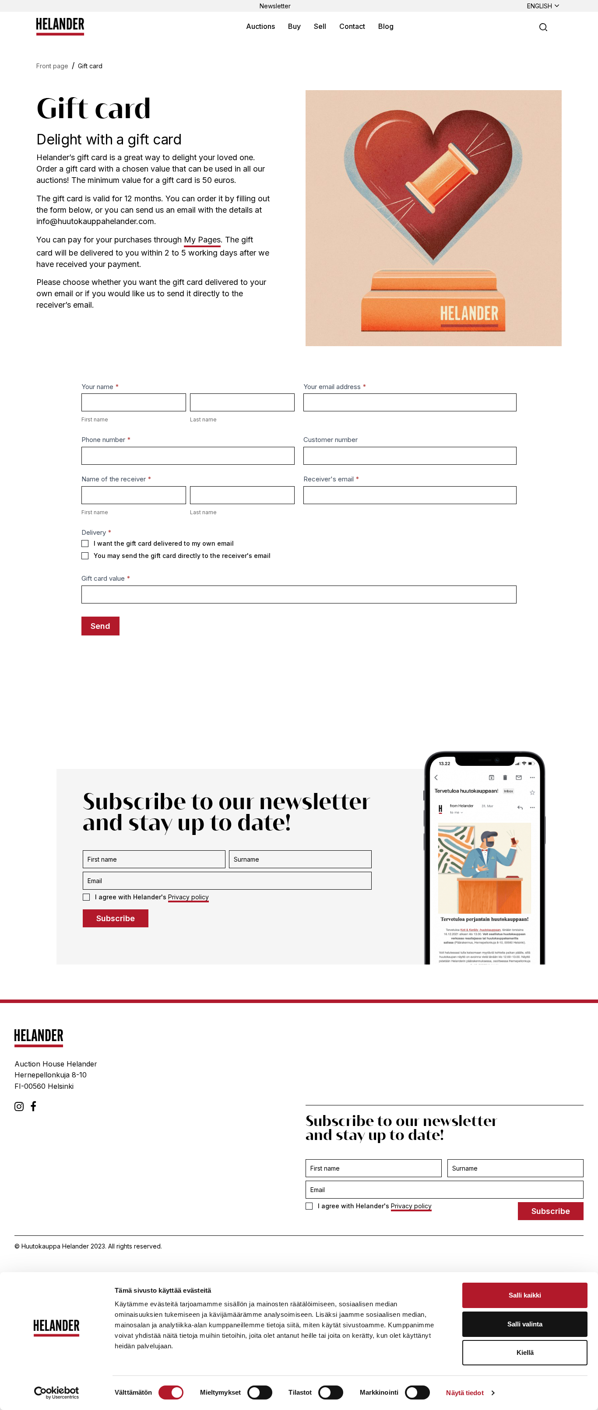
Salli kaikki (525, 1295)
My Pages (202, 239)
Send (100, 626)
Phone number (106, 439)
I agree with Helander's (152, 897)
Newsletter (275, 6)
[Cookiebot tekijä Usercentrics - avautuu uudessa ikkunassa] (56, 1392)
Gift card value (105, 578)
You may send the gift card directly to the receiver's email (182, 555)
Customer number (330, 439)
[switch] (259, 1392)
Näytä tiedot (464, 1392)
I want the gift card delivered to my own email (164, 543)
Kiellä (525, 1352)
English (539, 6)
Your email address (334, 386)
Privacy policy (188, 897)
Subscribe (115, 918)
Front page (52, 66)
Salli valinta (524, 1324)
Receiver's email (331, 479)
